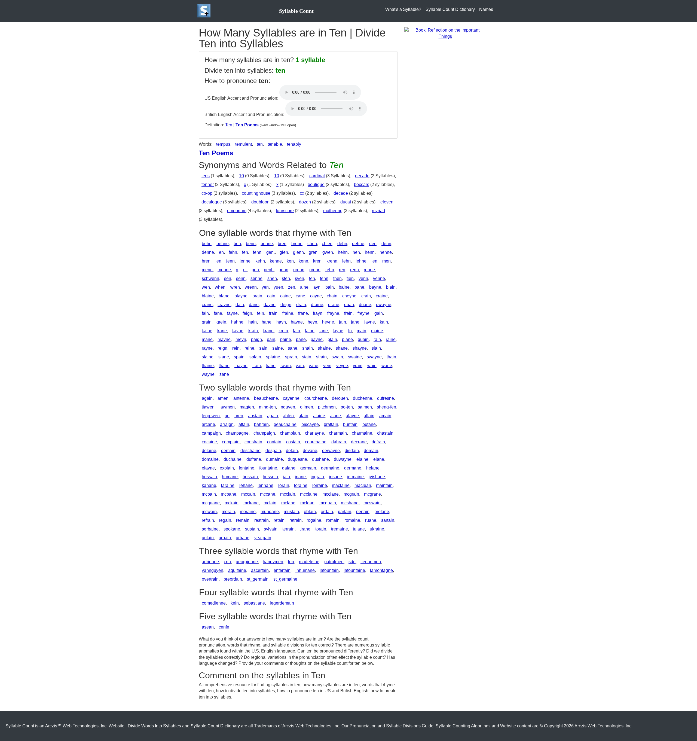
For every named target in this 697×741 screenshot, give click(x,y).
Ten (228, 125)
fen (245, 252)
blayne (240, 296)
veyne (342, 365)
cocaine (209, 442)
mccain (248, 494)
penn (283, 269)
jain (342, 322)
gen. (270, 252)
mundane (270, 511)
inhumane (305, 570)
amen (223, 398)
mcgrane (372, 494)
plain (332, 339)
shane (342, 348)
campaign (211, 433)
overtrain (210, 579)
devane (310, 450)
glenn (298, 252)
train (256, 365)
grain (207, 322)
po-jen (347, 407)
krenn (331, 261)
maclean (362, 485)
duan (349, 304)
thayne (240, 365)
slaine (207, 357)
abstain (255, 415)
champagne (237, 433)
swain (337, 357)
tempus (223, 144)
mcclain (287, 494)
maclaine (341, 485)
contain (274, 442)
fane (218, 313)
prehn (298, 269)
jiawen (208, 407)
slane (223, 357)
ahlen (288, 415)
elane (378, 459)
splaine (273, 357)
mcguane (211, 503)
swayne (374, 357)
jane (355, 322)
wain (372, 365)
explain (227, 468)
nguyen (288, 407)
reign (222, 348)
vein (327, 365)
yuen (278, 287)
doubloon (260, 202)
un (227, 415)
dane (254, 304)
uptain (208, 537)
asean (208, 627)
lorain (283, 485)
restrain (261, 520)
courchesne (315, 398)
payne (317, 339)
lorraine (319, 485)
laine (309, 330)
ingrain (317, 476)
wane (386, 365)
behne (222, 243)
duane (365, 304)
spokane (232, 529)
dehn (342, 243)
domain (371, 450)
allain (369, 415)
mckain (232, 503)
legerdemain (282, 603)
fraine (287, 313)
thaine (208, 365)
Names (486, 9)
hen (356, 252)
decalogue (211, 202)
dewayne (331, 450)
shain (307, 348)
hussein (270, 476)
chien (327, 243)
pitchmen (327, 407)
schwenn (210, 278)
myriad (378, 210)
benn (251, 243)
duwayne (342, 459)
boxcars (361, 184)
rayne (207, 348)
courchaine (315, 442)
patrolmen (334, 561)
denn (386, 243)
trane (271, 365)
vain (300, 365)
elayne (208, 468)
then (337, 278)
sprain (291, 357)
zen (291, 287)
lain (296, 330)
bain (329, 287)
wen (206, 287)
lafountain (329, 570)
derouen (340, 398)
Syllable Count (296, 11)
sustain (252, 529)
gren (313, 252)
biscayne (310, 424)
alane (335, 415)
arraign (227, 424)
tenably (294, 144)
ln (350, 330)
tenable (275, 144)
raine (391, 339)
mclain (270, 503)
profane (381, 511)
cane (300, 296)
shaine (324, 348)
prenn (314, 269)
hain (252, 322)
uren (238, 415)
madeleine (309, 561)
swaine (355, 357)
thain (391, 357)
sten (286, 278)
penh (269, 269)
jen (218, 261)
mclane (288, 503)
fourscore (285, 210)
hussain (250, 476)
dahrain (338, 442)
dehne (358, 243)
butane (369, 424)
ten (260, 144)
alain (303, 415)
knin (235, 603)
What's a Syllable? (403, 9)
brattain (331, 424)
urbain (225, 537)
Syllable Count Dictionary (450, 9)
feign (247, 313)
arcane (208, 424)
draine (317, 304)
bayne (375, 287)
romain (333, 520)
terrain (288, 529)
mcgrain (351, 494)
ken (290, 261)
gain (378, 313)
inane (300, 476)
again (207, 398)
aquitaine (237, 570)
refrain (208, 520)
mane (207, 339)
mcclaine (308, 494)
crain (366, 296)
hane (266, 322)
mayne (224, 339)
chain (332, 296)
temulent (243, 144)
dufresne (385, 398)
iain (286, 476)
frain (273, 313)
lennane (265, 485)
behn (207, 243)
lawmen (227, 407)
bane (359, 287)
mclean (307, 503)
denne (208, 252)
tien (350, 278)
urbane (242, 537)
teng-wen (211, 415)
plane (347, 339)
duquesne (297, 459)
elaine (362, 459)
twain (285, 365)
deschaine (250, 450)
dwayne (383, 304)
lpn (291, 561)
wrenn (251, 287)
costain (293, 442)
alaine (319, 415)
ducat (345, 202)
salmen (365, 407)
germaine (330, 468)
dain (240, 304)
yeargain (262, 537)
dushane (320, 459)
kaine (207, 330)
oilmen (306, 407)
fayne (232, 313)
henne (386, 252)
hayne (297, 322)
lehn (346, 261)
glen (284, 252)
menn (207, 269)
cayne (316, 296)
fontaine (246, 468)
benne (267, 243)
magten (247, 407)
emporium (236, 210)
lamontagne (381, 570)
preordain (233, 579)
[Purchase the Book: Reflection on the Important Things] (445, 33)
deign (285, 304)
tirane (304, 529)
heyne (328, 322)
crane (207, 304)
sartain (387, 520)
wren (235, 287)
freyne (363, 313)
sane (292, 348)
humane (230, 476)
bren (282, 243)
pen (255, 269)
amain (385, 415)
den (373, 243)
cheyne (349, 296)
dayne (270, 304)
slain (376, 348)
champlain (290, 433)
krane (268, 330)
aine (304, 287)
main (361, 330)
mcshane (350, 503)
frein (348, 313)
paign (256, 339)
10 (241, 175)
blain (391, 287)
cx (302, 193)
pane (301, 339)
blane (224, 296)
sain (263, 348)
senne (256, 278)
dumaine (274, 459)
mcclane (330, 494)
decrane (359, 442)
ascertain (260, 570)
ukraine (377, 529)
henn (370, 252)
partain (344, 511)
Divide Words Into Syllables (154, 726)
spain (239, 357)
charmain (338, 433)
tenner (207, 184)
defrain (378, 442)
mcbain (209, 494)
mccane (267, 494)
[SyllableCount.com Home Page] (205, 10)
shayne (360, 348)
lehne (361, 261)
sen (227, 278)
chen (312, 243)
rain (377, 339)
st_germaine (285, 579)
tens (205, 175)
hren (206, 261)
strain (321, 357)
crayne (224, 304)
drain (301, 304)
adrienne (210, 561)
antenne (241, 398)
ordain (327, 511)
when (220, 287)
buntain (350, 424)
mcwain (209, 511)
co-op (206, 193)
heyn (312, 322)
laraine (227, 485)
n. (245, 269)
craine (382, 296)
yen (265, 287)
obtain (310, 511)
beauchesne (266, 398)
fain (205, 313)
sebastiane (254, 603)
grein (221, 322)
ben (237, 243)
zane (224, 374)
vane (313, 365)
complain (231, 442)
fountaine (268, 468)
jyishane (377, 476)
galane (288, 468)
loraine (300, 485)
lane (323, 330)
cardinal (317, 175)
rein (236, 348)
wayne (208, 374)
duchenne (362, 398)
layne (338, 330)
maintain (384, 485)
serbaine (210, 529)
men (386, 261)
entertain (282, 570)
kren (317, 261)
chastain (385, 433)
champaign (264, 433)
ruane (370, 520)
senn (241, 278)
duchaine (232, 459)
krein (283, 330)
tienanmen (370, 561)
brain (257, 296)
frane (303, 313)
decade (362, 175)
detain (292, 450)
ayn (316, 287)
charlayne (314, 433)
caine (285, 296)
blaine (208, 296)
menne (224, 269)
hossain (209, 476)
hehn (343, 252)
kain (384, 322)
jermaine (355, 476)
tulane (359, 529)
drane (333, 304)
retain (279, 520)
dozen (305, 202)
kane (222, 330)
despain (273, 450)
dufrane (253, 459)
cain (271, 296)
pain (271, 339)
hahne (237, 322)
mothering (333, 210)
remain (242, 520)
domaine (210, 459)
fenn (257, 252)
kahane (209, 485)
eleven (386, 202)
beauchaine (285, 424)
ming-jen (267, 407)
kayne (237, 330)
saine (277, 348)
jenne (245, 261)
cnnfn (224, 627)
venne (379, 278)
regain (225, 520)
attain (244, 424)
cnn (227, 561)
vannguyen (212, 570)
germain (308, 468)
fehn (233, 252)
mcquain (327, 503)
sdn (352, 561)
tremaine (339, 529)
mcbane (228, 494)
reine (249, 348)
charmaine (362, 433)
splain (255, 357)
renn (354, 269)
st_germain (257, 579)
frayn (317, 313)
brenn (296, 243)
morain (228, 511)
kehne (276, 261)
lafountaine (354, 570)
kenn (303, 261)
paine (285, 339)
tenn (324, 278)
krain (253, 330)
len (374, 261)
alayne (352, 415)
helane (373, 468)
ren (342, 269)
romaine (352, 520)
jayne (369, 322)
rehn (329, 269)
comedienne (214, 603)
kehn (260, 261)
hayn (281, 322)
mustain (291, 511)
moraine (248, 511)
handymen (273, 561)
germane (352, 468)
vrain (357, 365)
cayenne (291, 398)
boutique (316, 184)
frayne (333, 313)
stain (306, 357)
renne (369, 269)
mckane (251, 503)
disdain (352, 450)
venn (363, 278)
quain (363, 339)
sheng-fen (386, 407)
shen (272, 278)
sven (299, 278)
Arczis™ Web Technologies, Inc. (76, 726)
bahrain (261, 424)
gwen (327, 252)
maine (377, 330)
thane (224, 365)
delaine (209, 450)
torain (320, 529)
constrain (253, 442)
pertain (362, 511)
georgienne (247, 561)
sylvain (270, 529)
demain (228, 450)
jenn (230, 261)
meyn (241, 339)
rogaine (314, 520)
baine (344, 287)
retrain (295, 520)
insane (335, 476)
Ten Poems (247, 125)
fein (260, 313)
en (221, 252)
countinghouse (256, 193)
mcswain (372, 503)
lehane (246, 485)
